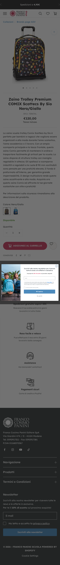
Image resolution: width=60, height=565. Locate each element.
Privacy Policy (49, 282)
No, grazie (39, 296)
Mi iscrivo (39, 291)
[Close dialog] (56, 266)
